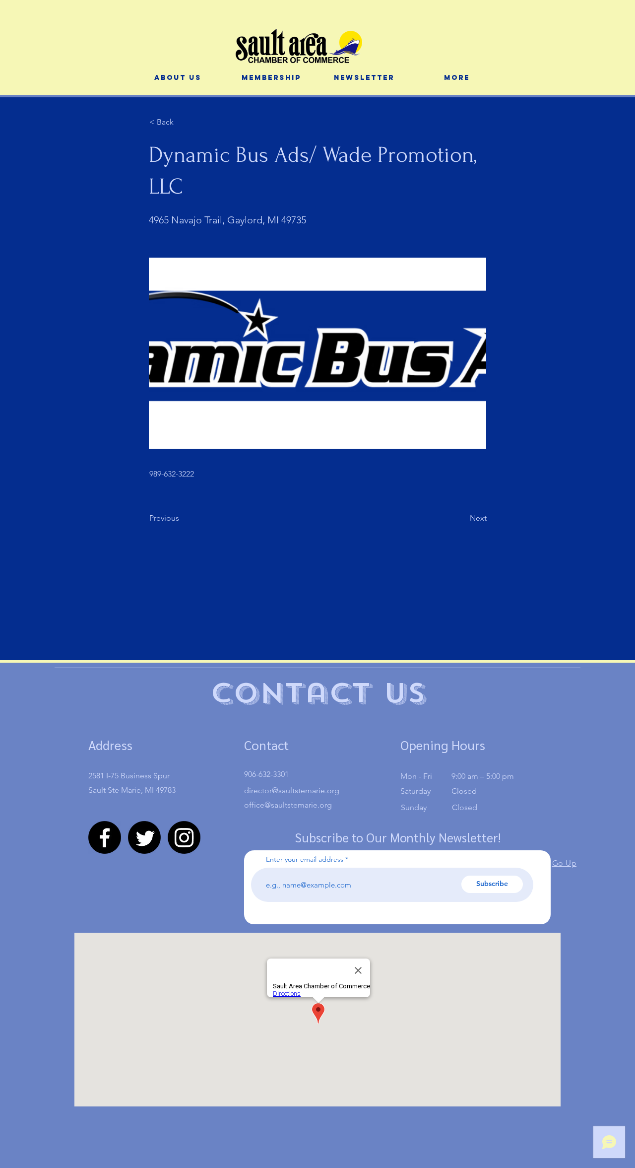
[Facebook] (104, 837)
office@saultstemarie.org (288, 805)
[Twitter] (144, 837)
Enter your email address (304, 859)
